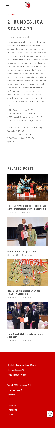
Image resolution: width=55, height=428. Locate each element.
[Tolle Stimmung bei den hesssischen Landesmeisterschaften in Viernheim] (27, 187)
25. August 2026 (12, 340)
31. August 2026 (12, 212)
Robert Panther (27, 212)
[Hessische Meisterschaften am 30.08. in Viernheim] (27, 272)
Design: (10, 390)
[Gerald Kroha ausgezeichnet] (27, 232)
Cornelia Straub (24, 37)
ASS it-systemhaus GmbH (23, 385)
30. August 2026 (12, 255)
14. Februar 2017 (13, 15)
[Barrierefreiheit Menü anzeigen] (50, 414)
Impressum (11, 405)
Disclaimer (11, 395)
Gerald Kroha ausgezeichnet (22, 251)
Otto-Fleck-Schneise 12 (15, 370)
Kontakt (10, 415)
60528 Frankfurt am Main (16, 375)
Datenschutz (12, 410)
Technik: (10, 385)
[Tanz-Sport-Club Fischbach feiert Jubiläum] (27, 316)
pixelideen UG (18, 390)
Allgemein (10, 37)
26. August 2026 (12, 297)
